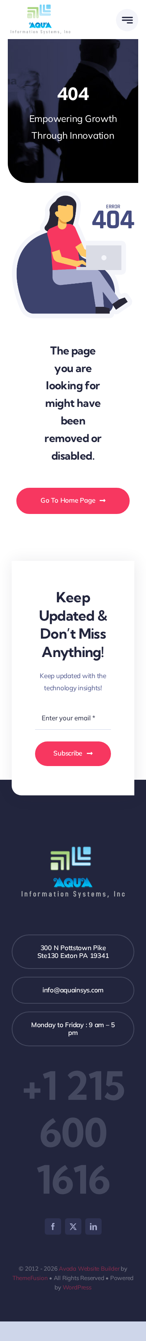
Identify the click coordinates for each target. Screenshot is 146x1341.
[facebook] (53, 1226)
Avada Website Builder (89, 1268)
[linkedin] (93, 1226)
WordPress (77, 1287)
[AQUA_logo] (40, 5)
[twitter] (73, 1226)
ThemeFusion (30, 1278)
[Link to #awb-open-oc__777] (127, 20)
